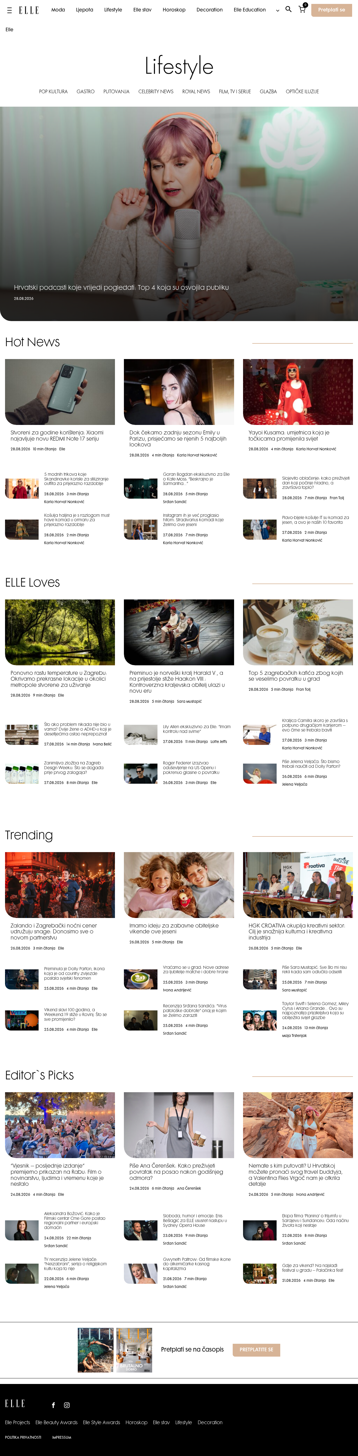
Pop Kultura (53, 92)
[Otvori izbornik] (9, 10)
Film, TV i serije (235, 92)
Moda (58, 10)
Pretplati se (331, 10)
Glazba (268, 92)
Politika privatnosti (23, 1438)
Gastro (86, 92)
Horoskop (174, 10)
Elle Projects (17, 1423)
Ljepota (84, 10)
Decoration (210, 10)
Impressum (61, 1438)
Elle (9, 30)
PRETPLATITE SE (256, 1350)
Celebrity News (155, 92)
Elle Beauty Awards (56, 1423)
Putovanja (116, 92)
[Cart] (301, 10)
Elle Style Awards (101, 1423)
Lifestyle (113, 10)
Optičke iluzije (302, 92)
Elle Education (250, 10)
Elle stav (142, 10)
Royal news (196, 92)
